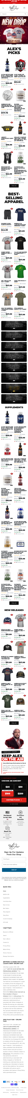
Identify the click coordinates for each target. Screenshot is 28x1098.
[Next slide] (26, 30)
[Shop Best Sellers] (14, 336)
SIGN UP (14, 870)
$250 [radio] (20, 793)
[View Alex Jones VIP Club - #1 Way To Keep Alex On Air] (14, 388)
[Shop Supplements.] (14, 326)
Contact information (10, 1090)
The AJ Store (7, 1087)
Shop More (6, 915)
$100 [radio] (7, 793)
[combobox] (14, 14)
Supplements (6, 898)
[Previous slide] (2, 30)
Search (5, 935)
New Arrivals (6, 905)
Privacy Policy (6, 946)
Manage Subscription (8, 956)
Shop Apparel (6, 911)
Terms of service (19, 1090)
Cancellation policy (14, 1092)
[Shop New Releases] (14, 346)
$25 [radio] (8, 787)
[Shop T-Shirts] (14, 367)
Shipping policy (23, 1092)
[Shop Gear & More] (14, 399)
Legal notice (14, 1094)
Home (4, 891)
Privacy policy (23, 1087)
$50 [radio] (20, 787)
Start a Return (6, 939)
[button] (3, 8)
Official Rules (17, 996)
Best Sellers (6, 908)
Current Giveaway (7, 918)
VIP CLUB (5, 922)
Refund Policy (6, 949)
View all (14, 185)
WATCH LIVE (6, 894)
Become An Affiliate (8, 932)
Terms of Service (7, 953)
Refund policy (6, 1092)
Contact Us (6, 942)
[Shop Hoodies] (14, 378)
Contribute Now (13, 800)
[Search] (25, 14)
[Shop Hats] (14, 357)
